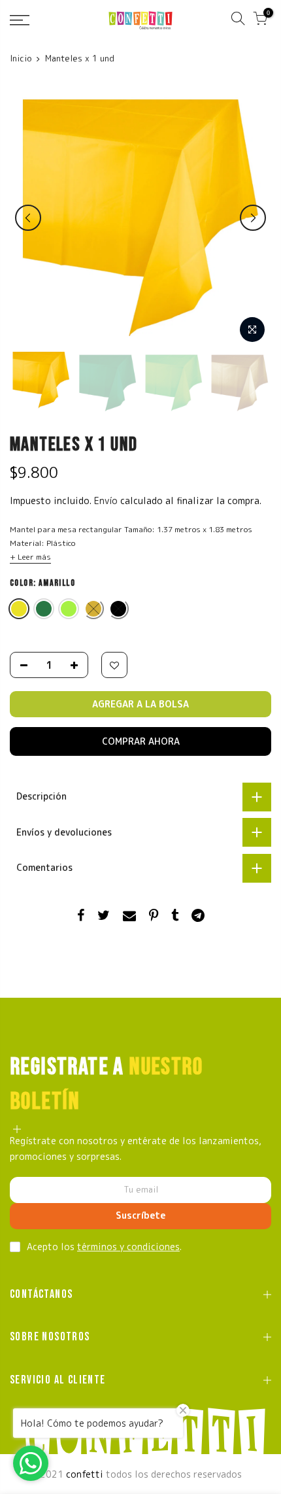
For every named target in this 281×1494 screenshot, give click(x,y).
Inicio (20, 58)
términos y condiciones (128, 1246)
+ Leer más (30, 556)
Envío (107, 500)
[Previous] (28, 218)
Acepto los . (104, 1246)
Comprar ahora (141, 741)
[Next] (253, 218)
